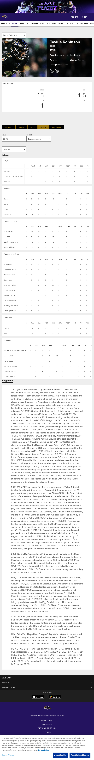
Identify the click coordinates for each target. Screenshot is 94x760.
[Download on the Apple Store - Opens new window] (38, 697)
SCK (53, 166)
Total (33, 166)
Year (4, 135)
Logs (32, 127)
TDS (81, 166)
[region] (47, 747)
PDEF (68, 166)
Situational (56, 127)
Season (29, 135)
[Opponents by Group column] (13, 226)
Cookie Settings (8, 755)
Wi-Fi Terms (47, 732)
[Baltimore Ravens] (47, 708)
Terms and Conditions (47, 728)
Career (21, 127)
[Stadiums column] (15, 345)
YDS (88, 166)
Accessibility (47, 724)
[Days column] (13, 166)
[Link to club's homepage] (5, 16)
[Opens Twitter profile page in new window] (52, 71)
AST (46, 166)
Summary (8, 127)
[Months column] (13, 193)
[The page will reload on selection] (14, 35)
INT (75, 166)
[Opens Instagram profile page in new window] (57, 71)
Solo (40, 166)
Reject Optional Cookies (80, 755)
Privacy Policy (47, 720)
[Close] (90, 738)
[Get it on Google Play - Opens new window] (55, 698)
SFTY (60, 166)
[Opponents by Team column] (13, 259)
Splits (43, 127)
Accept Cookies (60, 755)
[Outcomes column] (13, 323)
